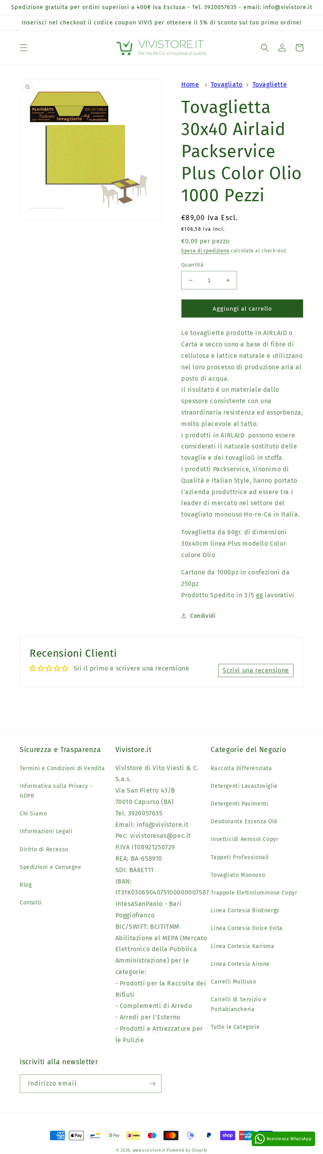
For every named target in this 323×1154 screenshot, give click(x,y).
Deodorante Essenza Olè (244, 821)
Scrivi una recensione (256, 670)
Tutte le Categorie (235, 1027)
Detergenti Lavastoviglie (244, 786)
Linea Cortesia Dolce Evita (247, 928)
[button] (23, 47)
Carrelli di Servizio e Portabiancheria (238, 1004)
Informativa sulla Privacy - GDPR (56, 791)
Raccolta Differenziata (241, 768)
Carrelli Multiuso (233, 981)
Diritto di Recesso (44, 849)
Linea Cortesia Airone (240, 964)
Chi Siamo (33, 813)
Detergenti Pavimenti (239, 803)
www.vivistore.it (149, 1150)
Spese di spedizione (205, 251)
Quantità (192, 265)
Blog (26, 885)
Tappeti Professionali (240, 857)
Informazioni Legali (46, 831)
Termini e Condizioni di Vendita (62, 768)
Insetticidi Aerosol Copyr (244, 839)
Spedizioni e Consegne (51, 867)
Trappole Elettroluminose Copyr (254, 892)
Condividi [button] (202, 616)
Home (190, 84)
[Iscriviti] (152, 1083)
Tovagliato (227, 84)
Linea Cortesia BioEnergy (245, 910)
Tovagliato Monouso (238, 875)
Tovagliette (269, 84)
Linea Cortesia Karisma (242, 946)
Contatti (31, 902)
